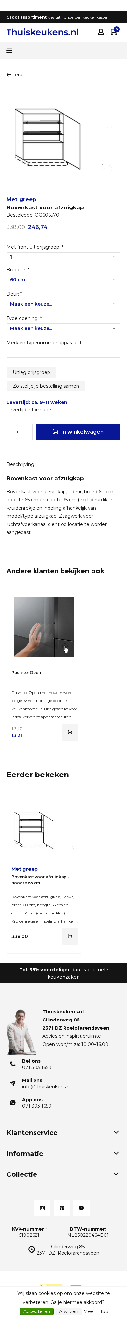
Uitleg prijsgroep (31, 372)
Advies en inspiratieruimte (71, 1036)
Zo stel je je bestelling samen (46, 386)
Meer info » (96, 1311)
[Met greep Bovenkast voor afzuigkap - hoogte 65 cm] (44, 831)
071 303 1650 (36, 1067)
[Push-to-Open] (44, 627)
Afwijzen (68, 1311)
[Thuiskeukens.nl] (42, 32)
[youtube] (81, 1208)
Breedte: (18, 270)
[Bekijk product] (70, 732)
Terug (19, 75)
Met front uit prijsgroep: (35, 247)
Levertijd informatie (29, 410)
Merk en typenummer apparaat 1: (44, 342)
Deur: (14, 294)
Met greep (21, 199)
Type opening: (24, 318)
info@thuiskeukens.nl (46, 1087)
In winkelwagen (82, 432)
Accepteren (36, 1311)
